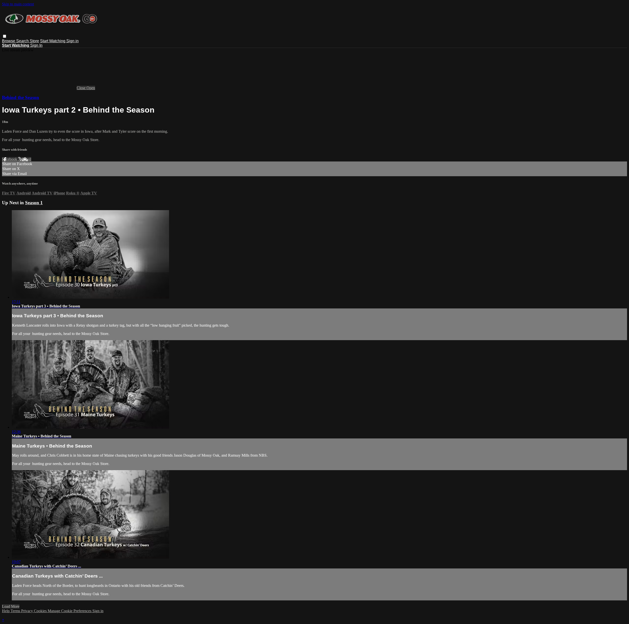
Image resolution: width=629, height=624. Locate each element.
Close (81, 88)
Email (26, 159)
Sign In (36, 45)
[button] (4, 36)
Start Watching (53, 41)
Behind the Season (20, 97)
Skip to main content (18, 4)
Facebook (10, 159)
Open (90, 88)
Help (6, 611)
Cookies (41, 611)
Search (23, 41)
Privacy (27, 611)
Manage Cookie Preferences (70, 611)
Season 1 (34, 202)
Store (34, 41)
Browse (9, 41)
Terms (16, 611)
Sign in (72, 41)
